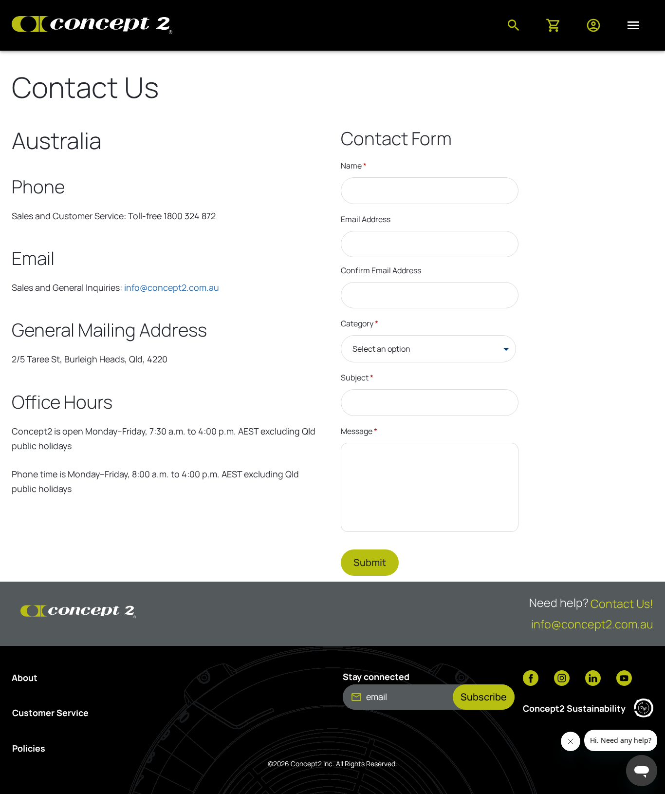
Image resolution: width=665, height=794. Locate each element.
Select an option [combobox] (381, 348)
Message (359, 431)
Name (354, 165)
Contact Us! (622, 603)
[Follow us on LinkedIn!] (593, 679)
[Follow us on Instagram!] (562, 679)
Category (359, 323)
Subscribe (484, 696)
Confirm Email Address (381, 270)
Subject (357, 377)
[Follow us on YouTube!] (624, 679)
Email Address (365, 219)
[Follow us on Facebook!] (530, 679)
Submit (369, 562)
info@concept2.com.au (171, 287)
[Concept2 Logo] (92, 25)
